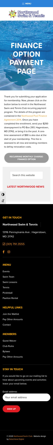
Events (6, 271)
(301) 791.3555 (15, 244)
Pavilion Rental (10, 298)
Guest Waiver (9, 340)
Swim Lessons (10, 282)
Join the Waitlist (11, 314)
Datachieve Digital (16, 439)
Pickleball (8, 292)
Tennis (6, 287)
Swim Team (8, 276)
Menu (28, 3)
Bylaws (6, 351)
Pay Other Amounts (13, 319)
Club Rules (8, 346)
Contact (7, 324)
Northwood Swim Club (23, 436)
